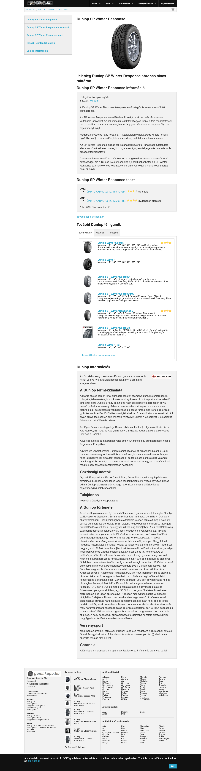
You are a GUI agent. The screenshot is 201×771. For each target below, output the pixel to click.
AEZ (104, 711)
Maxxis (143, 679)
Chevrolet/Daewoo (110, 732)
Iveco (123, 736)
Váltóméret (32, 695)
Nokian (143, 685)
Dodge (105, 742)
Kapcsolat (31, 680)
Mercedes (144, 726)
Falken (105, 695)
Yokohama (163, 695)
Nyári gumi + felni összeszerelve (41, 727)
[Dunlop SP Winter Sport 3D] (87, 280)
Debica (105, 691)
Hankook (125, 689)
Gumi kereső (32, 691)
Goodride (125, 683)
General (124, 679)
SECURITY (145, 699)
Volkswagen (164, 738)
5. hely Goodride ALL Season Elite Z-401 (84, 711)
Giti (122, 681)
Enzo (142, 711)
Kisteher (100, 232)
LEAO (124, 699)
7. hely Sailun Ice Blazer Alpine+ (85, 729)
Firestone (106, 697)
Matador (143, 677)
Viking (161, 689)
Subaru (162, 730)
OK (172, 766)
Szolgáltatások (146, 3)
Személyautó (85, 232)
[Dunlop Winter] (87, 263)
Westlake (163, 693)
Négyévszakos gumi (36, 705)
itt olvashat (34, 761)
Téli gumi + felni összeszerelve (40, 725)
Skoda (162, 726)
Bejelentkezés (167, 3)
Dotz (123, 713)
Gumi (95, 3)
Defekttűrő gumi (34, 707)
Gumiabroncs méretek (37, 693)
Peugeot (144, 736)
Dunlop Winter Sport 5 (111, 242)
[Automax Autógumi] (32, 3)
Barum (105, 681)
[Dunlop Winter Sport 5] (87, 246)
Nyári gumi (32, 703)
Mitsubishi (144, 730)
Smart (161, 728)
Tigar (161, 681)
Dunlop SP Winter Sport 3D (114, 276)
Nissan (143, 732)
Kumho (124, 695)
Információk (124, 3)
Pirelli (142, 687)
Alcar (104, 713)
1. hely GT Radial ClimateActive (85, 678)
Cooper (105, 689)
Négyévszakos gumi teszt (38, 719)
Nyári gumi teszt (34, 717)
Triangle (162, 685)
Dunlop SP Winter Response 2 (115, 311)
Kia (122, 738)
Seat (142, 742)
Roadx (143, 689)
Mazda (124, 742)
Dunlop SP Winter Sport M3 (114, 327)
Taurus (162, 679)
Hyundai (124, 732)
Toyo (161, 683)
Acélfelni (31, 731)
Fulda (123, 677)
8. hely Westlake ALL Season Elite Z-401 (84, 738)
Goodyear (125, 685)
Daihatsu (106, 740)
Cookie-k (31, 686)
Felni (108, 3)
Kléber (124, 693)
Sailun (143, 695)
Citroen (105, 736)
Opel (142, 734)
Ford (123, 728)
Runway (143, 693)
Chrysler (106, 734)
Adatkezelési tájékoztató (38, 683)
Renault (143, 738)
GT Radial (125, 687)
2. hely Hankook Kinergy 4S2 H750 (84, 687)
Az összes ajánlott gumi (75, 746)
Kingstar (125, 691)
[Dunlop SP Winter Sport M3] (87, 332)
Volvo (161, 740)
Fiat (123, 726)
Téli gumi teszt (33, 715)
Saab (142, 740)
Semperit (163, 677)
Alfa (104, 726)
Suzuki (162, 732)
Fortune (105, 699)
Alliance (105, 677)
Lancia (124, 740)
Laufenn (124, 697)
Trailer (161, 736)
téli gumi (94, 100)
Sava (142, 697)
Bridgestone (107, 685)
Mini (142, 728)
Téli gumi (31, 701)
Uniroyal (162, 687)
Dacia (104, 738)
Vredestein (163, 691)
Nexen (143, 683)
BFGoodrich (107, 683)
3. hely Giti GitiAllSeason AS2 (84, 694)
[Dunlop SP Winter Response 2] (87, 314)
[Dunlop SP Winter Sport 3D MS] (87, 298)
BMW (104, 730)
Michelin (143, 681)
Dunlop (105, 693)
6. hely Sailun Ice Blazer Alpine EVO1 (85, 721)
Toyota (162, 734)
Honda (124, 730)
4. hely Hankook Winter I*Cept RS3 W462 (84, 703)
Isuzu (123, 734)
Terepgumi (31, 709)
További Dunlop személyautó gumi (99, 354)
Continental (107, 687)
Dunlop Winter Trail (109, 345)
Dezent (124, 711)
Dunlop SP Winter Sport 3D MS (116, 293)
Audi (104, 728)
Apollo (105, 679)
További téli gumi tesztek (90, 216)
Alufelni (30, 729)
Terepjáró (113, 232)
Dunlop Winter (106, 259)
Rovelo (143, 691)
